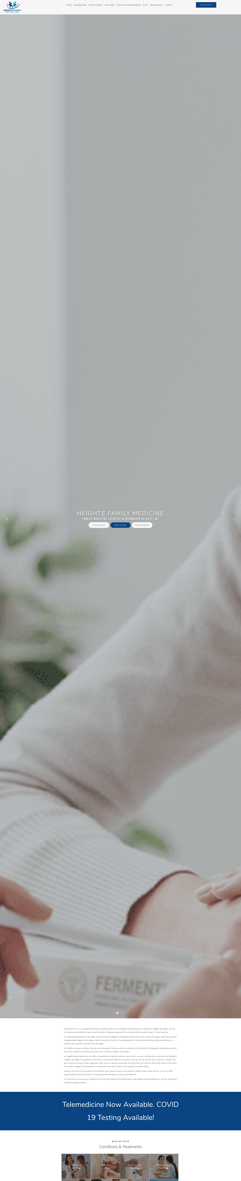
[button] (206, 5)
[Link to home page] (11, 7)
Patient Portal (142, 525)
